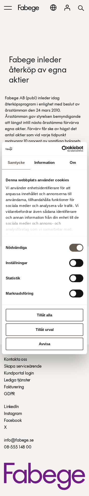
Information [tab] (44, 162)
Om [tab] (73, 162)
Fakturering (14, 387)
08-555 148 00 (17, 447)
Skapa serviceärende (23, 366)
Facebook (13, 421)
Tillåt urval (45, 329)
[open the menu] (8, 8)
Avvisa (44, 344)
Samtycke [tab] (16, 162)
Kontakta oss (15, 360)
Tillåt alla (44, 315)
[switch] (76, 263)
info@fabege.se (18, 440)
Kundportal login (19, 373)
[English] (53, 7)
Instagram (13, 414)
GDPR (9, 394)
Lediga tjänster (17, 380)
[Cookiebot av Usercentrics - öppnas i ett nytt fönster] (62, 149)
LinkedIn (11, 407)
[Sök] (81, 7)
